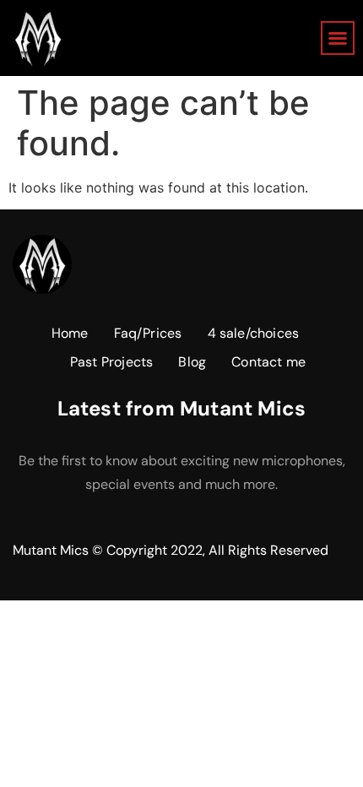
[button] (338, 38)
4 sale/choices (254, 333)
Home (70, 333)
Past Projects (112, 362)
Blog (192, 362)
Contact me (268, 362)
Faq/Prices (148, 333)
